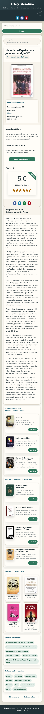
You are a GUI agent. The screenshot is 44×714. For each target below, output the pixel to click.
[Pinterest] (26, 18)
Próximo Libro (29, 697)
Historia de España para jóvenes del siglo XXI (24, 459)
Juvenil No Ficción (27, 685)
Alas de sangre (13, 596)
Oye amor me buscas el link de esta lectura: (21, 647)
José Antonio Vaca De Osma (17, 57)
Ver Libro (33, 429)
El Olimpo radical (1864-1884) (21, 486)
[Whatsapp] (24, 203)
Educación (18, 676)
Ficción (8, 676)
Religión (9, 680)
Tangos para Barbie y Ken (13, 624)
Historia (13, 40)
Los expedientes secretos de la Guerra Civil (25, 551)
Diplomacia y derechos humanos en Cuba (23, 529)
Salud (8, 689)
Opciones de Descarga (22, 159)
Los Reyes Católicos (22, 438)
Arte (16, 685)
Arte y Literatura (22, 4)
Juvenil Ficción (30, 676)
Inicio (6, 40)
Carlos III (18, 417)
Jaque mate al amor (31, 625)
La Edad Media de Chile (24, 507)
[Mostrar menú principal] (39, 13)
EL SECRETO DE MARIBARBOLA (17, 651)
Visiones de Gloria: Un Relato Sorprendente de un (21, 661)
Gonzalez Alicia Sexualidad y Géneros (19, 642)
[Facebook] (22, 18)
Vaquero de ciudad (12, 655)
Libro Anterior (14, 697)
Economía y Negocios (22, 680)
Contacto (19, 711)
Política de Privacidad (31, 708)
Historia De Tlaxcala (30, 655)
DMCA (26, 711)
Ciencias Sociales (20, 689)
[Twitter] (17, 18)
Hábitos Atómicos (31, 595)
